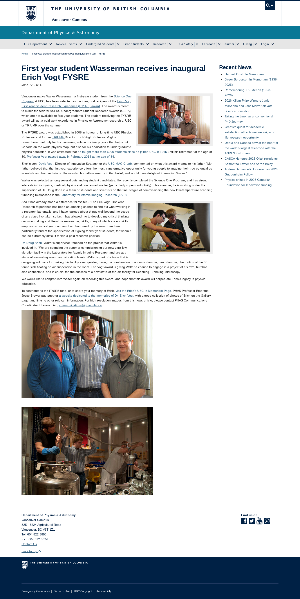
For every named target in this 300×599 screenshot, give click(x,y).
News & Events (66, 44)
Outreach (208, 44)
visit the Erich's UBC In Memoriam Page (143, 290)
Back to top (30, 551)
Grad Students (133, 44)
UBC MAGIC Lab (120, 163)
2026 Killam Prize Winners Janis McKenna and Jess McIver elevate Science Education (249, 106)
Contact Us (29, 544)
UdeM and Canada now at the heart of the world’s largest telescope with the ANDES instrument (251, 148)
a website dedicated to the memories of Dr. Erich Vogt (96, 295)
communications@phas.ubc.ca (80, 305)
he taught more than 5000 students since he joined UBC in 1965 (122, 151)
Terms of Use (62, 591)
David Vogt (45, 163)
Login (265, 44)
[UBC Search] (270, 5)
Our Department (35, 44)
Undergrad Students (100, 44)
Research (159, 44)
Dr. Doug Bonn (32, 243)
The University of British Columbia (30, 13)
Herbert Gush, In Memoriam (244, 74)
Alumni (229, 44)
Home (25, 53)
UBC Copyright (83, 591)
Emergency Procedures (36, 591)
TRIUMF (58, 137)
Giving (247, 44)
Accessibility (103, 591)
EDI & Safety (184, 44)
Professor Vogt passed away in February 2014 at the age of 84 (70, 156)
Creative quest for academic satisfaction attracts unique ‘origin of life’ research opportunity (250, 132)
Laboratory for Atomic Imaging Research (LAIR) (94, 195)
